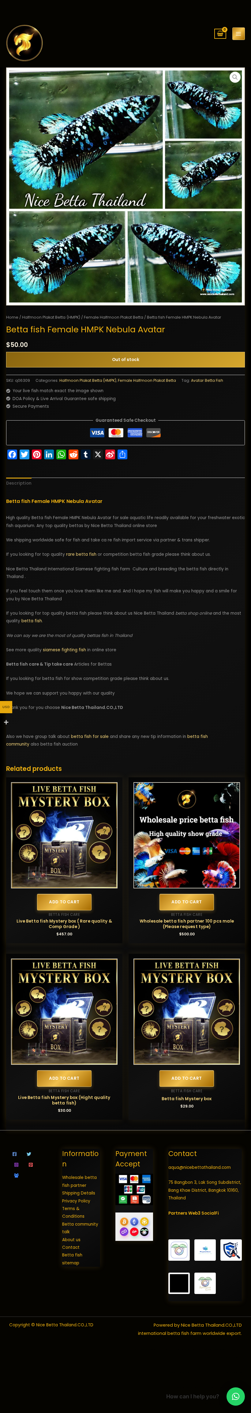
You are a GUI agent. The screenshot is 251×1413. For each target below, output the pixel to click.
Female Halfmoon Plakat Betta (113, 317)
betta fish (31, 621)
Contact (71, 1247)
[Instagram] (16, 1164)
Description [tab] (19, 483)
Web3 (194, 1213)
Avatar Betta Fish (207, 380)
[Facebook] (14, 1154)
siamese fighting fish (64, 650)
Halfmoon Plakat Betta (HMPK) (51, 317)
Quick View (64, 884)
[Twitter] (29, 1154)
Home (12, 317)
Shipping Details (78, 1193)
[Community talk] (16, 1175)
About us (71, 1240)
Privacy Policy (76, 1201)
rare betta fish (81, 554)
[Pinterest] (30, 1164)
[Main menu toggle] (238, 33)
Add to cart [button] (64, 902)
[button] (235, 77)
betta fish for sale (90, 736)
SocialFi (210, 1213)
